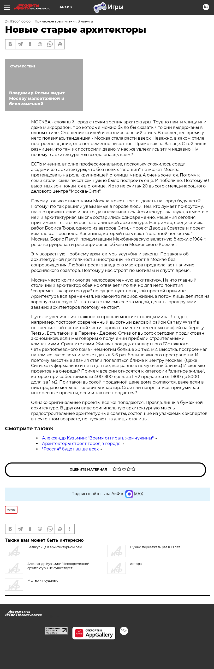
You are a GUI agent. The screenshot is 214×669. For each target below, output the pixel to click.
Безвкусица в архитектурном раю (54, 547)
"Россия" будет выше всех (70, 449)
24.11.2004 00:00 (18, 21)
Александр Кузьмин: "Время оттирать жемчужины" (98, 438)
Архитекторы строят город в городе (81, 443)
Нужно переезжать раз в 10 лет (155, 547)
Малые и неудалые (42, 580)
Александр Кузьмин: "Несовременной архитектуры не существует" (58, 566)
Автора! (136, 564)
